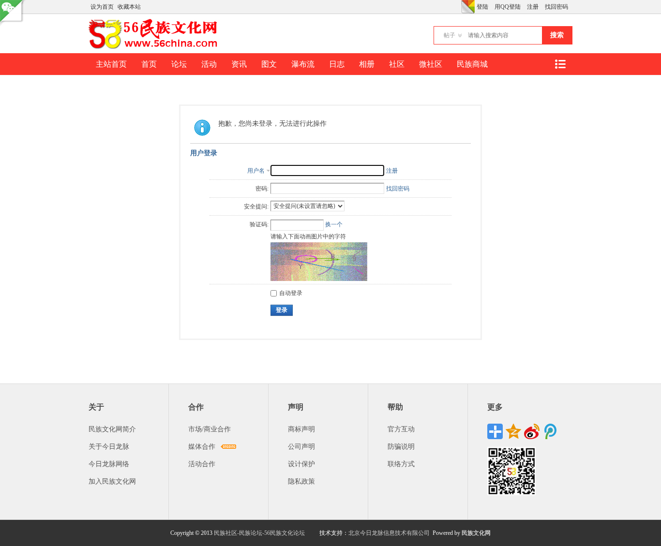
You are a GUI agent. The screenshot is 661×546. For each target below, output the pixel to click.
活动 (209, 64)
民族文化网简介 (112, 429)
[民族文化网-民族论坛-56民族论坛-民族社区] (155, 47)
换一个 (334, 224)
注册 (533, 6)
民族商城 (472, 64)
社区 (397, 64)
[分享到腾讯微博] (550, 431)
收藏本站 (129, 6)
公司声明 (301, 446)
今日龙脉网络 (109, 464)
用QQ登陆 (508, 6)
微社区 (430, 64)
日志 (337, 64)
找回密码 (556, 6)
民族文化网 (476, 533)
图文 (269, 64)
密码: (262, 188)
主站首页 (111, 64)
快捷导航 (560, 64)
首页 (149, 64)
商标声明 (301, 429)
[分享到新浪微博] (532, 431)
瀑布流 (303, 64)
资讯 (239, 64)
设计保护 (301, 464)
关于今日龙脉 (109, 446)
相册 (367, 64)
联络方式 (401, 464)
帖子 (449, 35)
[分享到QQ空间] (513, 431)
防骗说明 (401, 446)
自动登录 (290, 293)
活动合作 (201, 464)
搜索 (557, 35)
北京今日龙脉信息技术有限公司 (389, 533)
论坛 (179, 64)
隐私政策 (301, 481)
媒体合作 (201, 446)
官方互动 (401, 429)
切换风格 (468, 7)
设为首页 (102, 6)
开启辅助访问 (458, 6)
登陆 (482, 6)
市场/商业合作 (209, 429)
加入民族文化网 (112, 481)
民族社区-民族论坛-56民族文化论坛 (259, 533)
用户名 (256, 170)
